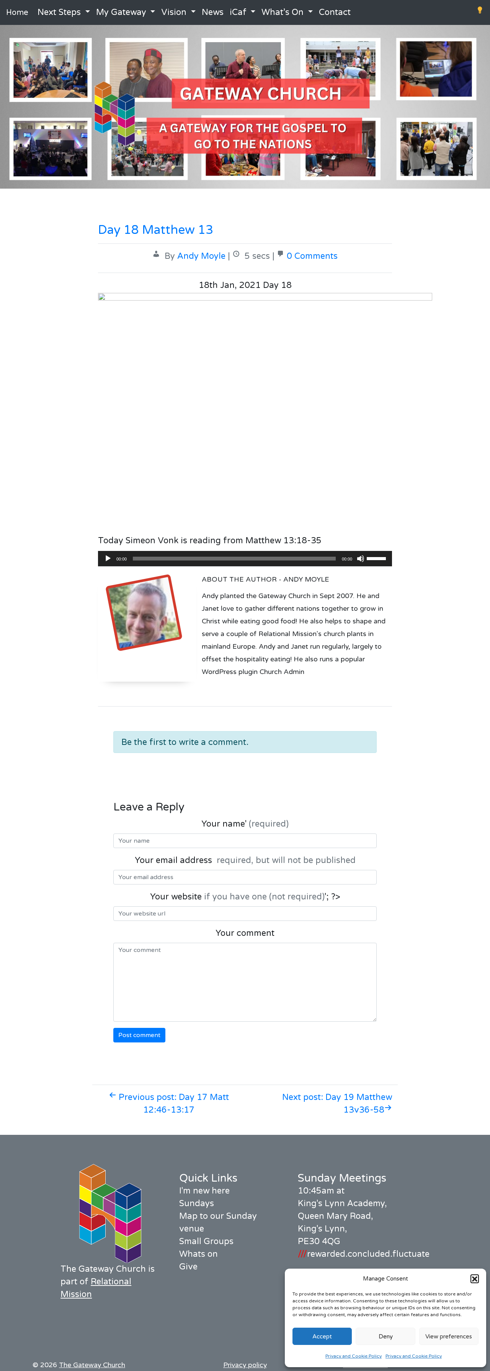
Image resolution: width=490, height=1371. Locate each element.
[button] (475, 1278)
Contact (335, 12)
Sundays (196, 1203)
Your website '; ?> (245, 897)
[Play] (108, 558)
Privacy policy (245, 1365)
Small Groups (206, 1241)
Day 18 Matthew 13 (155, 230)
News (213, 12)
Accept (322, 1336)
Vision (173, 12)
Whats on (198, 1254)
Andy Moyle (201, 256)
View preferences (448, 1336)
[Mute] (360, 558)
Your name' (245, 824)
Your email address (245, 860)
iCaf (238, 12)
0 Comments (312, 256)
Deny (386, 1336)
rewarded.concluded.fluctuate (364, 1254)
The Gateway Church (92, 1365)
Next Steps (59, 12)
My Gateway (121, 12)
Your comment (245, 933)
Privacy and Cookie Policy (353, 1356)
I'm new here (204, 1191)
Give (188, 1267)
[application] (245, 558)
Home (17, 12)
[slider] (377, 558)
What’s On (282, 12)
